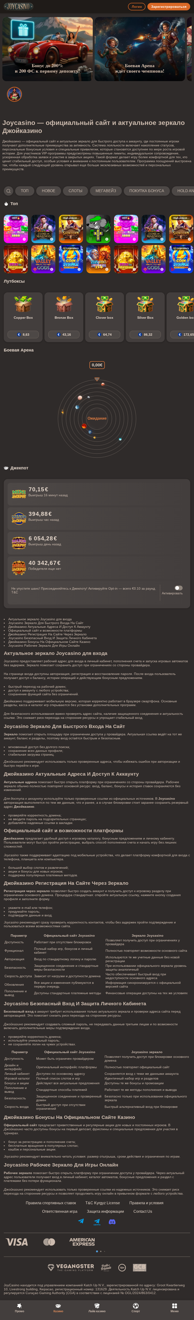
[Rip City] (98, 229)
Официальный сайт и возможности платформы (45, 630)
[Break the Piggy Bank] (16, 259)
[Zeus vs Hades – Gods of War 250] (98, 259)
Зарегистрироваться (168, 6)
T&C (14, 592)
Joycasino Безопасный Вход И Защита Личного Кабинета (52, 638)
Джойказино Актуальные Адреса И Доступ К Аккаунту (49, 627)
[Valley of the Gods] (43, 259)
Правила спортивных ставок (51, 1203)
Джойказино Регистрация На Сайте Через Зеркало (47, 634)
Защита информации (105, 1211)
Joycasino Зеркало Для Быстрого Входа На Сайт (45, 623)
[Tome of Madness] (43, 229)
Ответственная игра (59, 1211)
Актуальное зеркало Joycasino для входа (40, 619)
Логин (137, 6)
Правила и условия (146, 1203)
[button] (97, 191)
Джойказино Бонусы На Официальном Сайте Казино (49, 642)
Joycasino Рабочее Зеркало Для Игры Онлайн (44, 645)
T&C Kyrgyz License (102, 1203)
